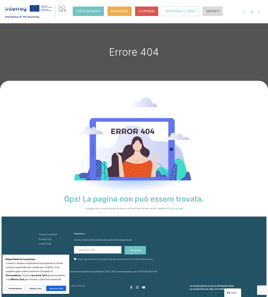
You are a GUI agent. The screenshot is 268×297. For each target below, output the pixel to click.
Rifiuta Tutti (36, 288)
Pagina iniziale (175, 208)
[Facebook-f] (131, 287)
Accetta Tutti (56, 288)
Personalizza (15, 288)
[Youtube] (143, 287)
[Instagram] (137, 287)
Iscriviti (137, 250)
